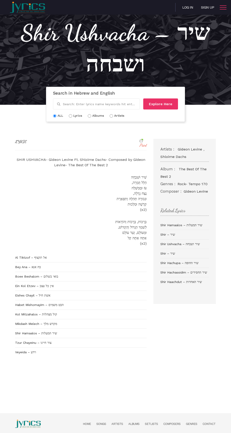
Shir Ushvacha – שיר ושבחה (180, 244)
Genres (191, 424)
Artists (117, 424)
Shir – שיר (167, 234)
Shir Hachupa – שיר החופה (179, 263)
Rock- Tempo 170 (193, 184)
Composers (171, 424)
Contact (209, 424)
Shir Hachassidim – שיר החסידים (183, 272)
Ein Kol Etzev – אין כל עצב (34, 286)
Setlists (151, 424)
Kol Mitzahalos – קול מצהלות (36, 314)
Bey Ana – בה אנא (28, 267)
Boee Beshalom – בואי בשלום (36, 276)
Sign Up (207, 7)
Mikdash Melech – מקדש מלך (36, 324)
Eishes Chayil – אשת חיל (32, 295)
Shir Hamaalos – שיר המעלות (36, 333)
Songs (101, 424)
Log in (187, 7)
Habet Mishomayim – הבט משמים (39, 305)
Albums (133, 424)
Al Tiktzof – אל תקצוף (31, 257)
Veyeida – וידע (25, 352)
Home (87, 424)
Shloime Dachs (173, 157)
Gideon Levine (190, 149)
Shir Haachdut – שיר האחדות (181, 282)
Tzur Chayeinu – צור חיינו (33, 342)
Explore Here (160, 104)
